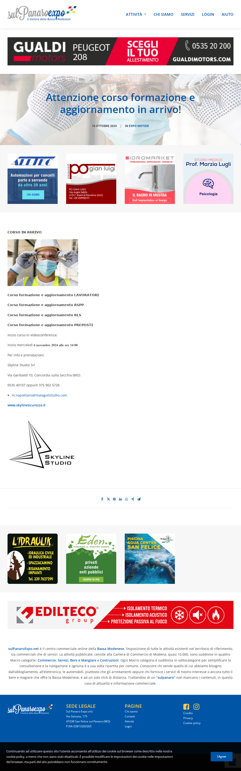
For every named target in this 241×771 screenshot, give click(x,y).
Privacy (188, 718)
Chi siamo (163, 14)
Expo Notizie (139, 126)
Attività (134, 14)
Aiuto (227, 14)
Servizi (187, 14)
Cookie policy (192, 723)
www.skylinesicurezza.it (27, 405)
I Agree (221, 756)
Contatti (130, 716)
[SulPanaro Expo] (42, 14)
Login (208, 14)
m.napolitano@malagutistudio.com (39, 395)
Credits (188, 713)
